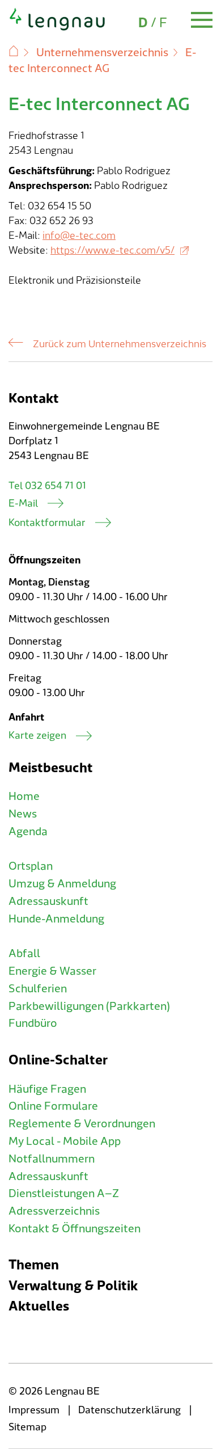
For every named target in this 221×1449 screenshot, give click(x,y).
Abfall (24, 954)
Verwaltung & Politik (73, 1286)
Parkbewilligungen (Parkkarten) (89, 1006)
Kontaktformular (47, 523)
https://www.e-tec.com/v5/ (112, 250)
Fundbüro (32, 1023)
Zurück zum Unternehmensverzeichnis (119, 344)
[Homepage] (57, 28)
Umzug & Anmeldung (62, 884)
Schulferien (37, 989)
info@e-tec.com (79, 236)
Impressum (34, 1410)
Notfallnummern (51, 1159)
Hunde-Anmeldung (56, 919)
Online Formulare (53, 1106)
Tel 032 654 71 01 (47, 486)
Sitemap (27, 1427)
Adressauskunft (48, 901)
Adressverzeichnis (54, 1211)
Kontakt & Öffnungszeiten (74, 1229)
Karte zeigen (37, 735)
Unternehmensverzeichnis (102, 53)
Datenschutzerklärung (129, 1410)
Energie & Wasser (52, 971)
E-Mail (23, 503)
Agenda (28, 832)
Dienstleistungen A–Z (63, 1194)
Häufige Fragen (47, 1089)
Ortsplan (30, 866)
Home (24, 796)
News (22, 814)
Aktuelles (38, 1306)
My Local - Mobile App (64, 1141)
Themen (33, 1265)
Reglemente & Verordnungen (81, 1124)
